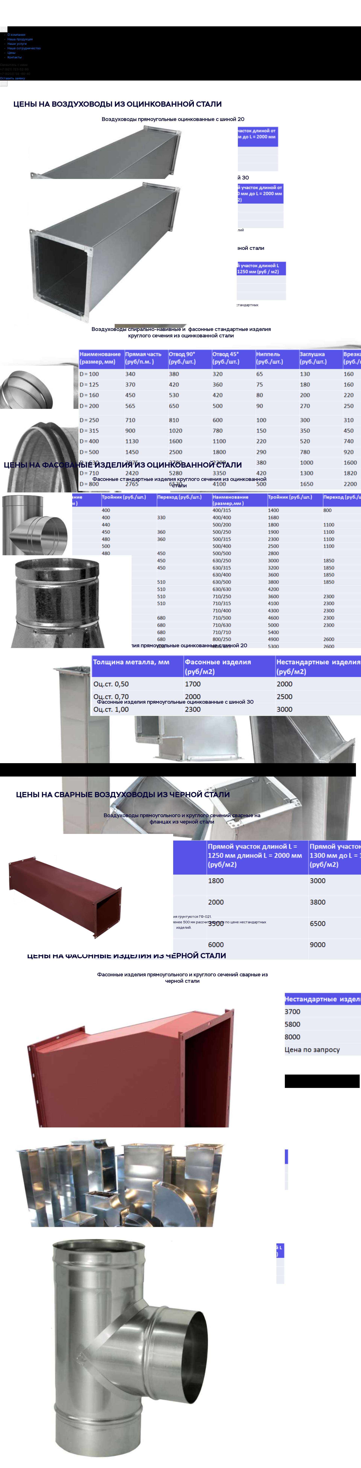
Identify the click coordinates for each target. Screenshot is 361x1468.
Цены (11, 53)
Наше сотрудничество (24, 48)
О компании (16, 35)
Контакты (15, 57)
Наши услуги (17, 44)
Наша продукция (20, 39)
